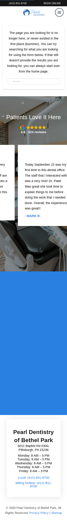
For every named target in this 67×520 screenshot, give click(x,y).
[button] (59, 12)
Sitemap (56, 513)
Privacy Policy (39, 513)
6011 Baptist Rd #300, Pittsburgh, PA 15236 (33, 448)
